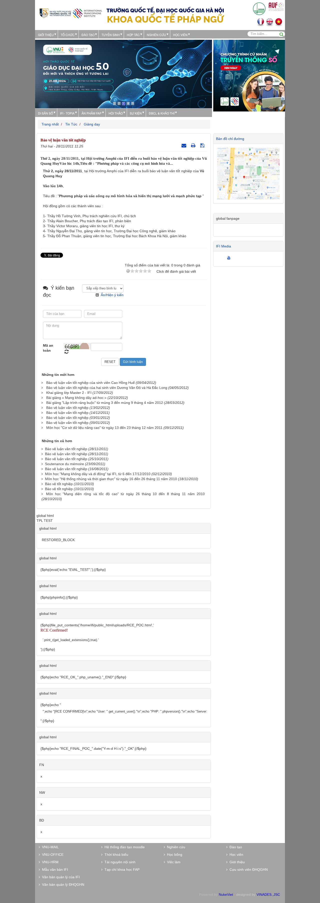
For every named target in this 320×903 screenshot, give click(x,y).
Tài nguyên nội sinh (119, 862)
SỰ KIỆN (136, 113)
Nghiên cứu (156, 34)
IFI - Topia (67, 113)
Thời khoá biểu (115, 855)
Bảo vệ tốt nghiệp (59, 484)
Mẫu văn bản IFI (54, 870)
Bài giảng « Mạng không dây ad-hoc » (76, 398)
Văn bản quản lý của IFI (60, 877)
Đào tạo (88, 34)
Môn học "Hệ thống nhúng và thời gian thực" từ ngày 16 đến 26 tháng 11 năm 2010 (111, 479)
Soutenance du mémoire (64, 464)
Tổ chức (67, 34)
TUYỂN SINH (111, 34)
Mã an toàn (48, 347)
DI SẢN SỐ (45, 113)
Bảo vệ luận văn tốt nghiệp (67, 408)
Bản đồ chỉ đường (230, 139)
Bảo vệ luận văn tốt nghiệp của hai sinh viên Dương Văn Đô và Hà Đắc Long (106, 388)
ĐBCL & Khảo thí (161, 113)
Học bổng (173, 855)
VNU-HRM (49, 862)
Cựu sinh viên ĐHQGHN (248, 870)
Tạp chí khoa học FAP (121, 870)
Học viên (235, 855)
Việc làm (172, 862)
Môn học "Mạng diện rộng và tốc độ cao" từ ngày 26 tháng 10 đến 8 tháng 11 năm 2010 (125, 494)
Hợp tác (133, 34)
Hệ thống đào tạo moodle (123, 847)
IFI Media (223, 246)
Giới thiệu (46, 34)
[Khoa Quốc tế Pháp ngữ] (70, 13)
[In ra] (194, 145)
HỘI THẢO (115, 113)
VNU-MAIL (49, 847)
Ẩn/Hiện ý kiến (112, 295)
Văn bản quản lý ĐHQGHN (62, 885)
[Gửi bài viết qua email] (185, 145)
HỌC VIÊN (180, 34)
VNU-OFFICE (52, 855)
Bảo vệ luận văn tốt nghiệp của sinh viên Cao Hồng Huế (90, 383)
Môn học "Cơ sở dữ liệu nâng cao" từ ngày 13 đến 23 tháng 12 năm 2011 (104, 428)
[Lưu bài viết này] (203, 145)
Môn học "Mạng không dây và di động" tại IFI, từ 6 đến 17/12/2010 (97, 474)
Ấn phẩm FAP (92, 113)
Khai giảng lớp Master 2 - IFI (69, 393)
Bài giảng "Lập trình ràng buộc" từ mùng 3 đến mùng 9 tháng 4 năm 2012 (104, 403)
